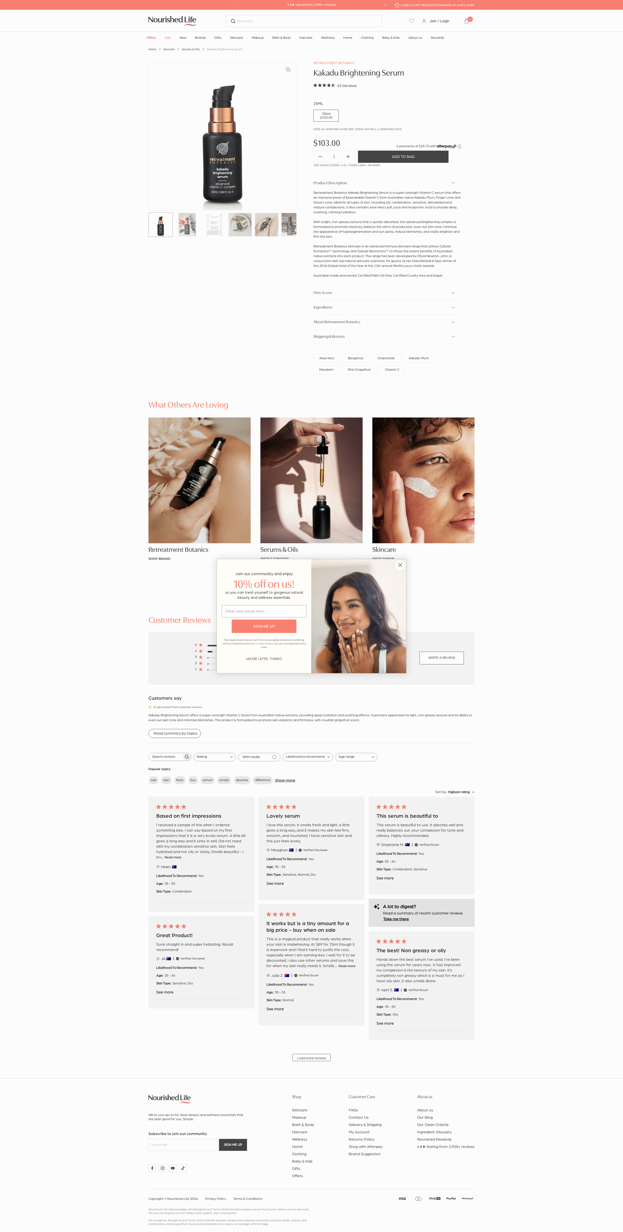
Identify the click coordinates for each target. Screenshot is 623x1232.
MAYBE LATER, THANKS (264, 658)
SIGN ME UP (264, 626)
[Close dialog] (400, 565)
